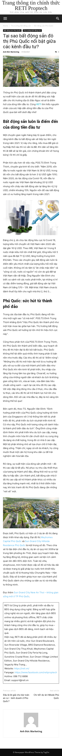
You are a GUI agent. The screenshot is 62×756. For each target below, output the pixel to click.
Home (5, 25)
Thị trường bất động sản (21, 25)
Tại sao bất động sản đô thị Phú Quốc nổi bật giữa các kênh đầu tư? (29, 41)
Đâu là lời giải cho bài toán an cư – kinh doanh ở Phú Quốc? (16, 698)
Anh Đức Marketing (11, 52)
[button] (5, 18)
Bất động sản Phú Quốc (43, 25)
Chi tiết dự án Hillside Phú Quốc (46, 696)
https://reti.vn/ (21, 668)
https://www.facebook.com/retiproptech (36, 672)
